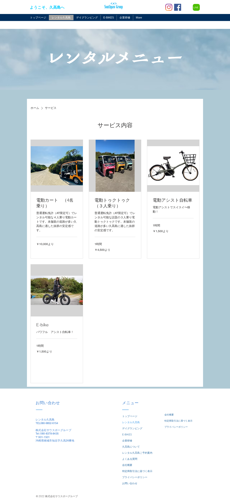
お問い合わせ (129, 483)
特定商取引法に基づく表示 (137, 471)
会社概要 (127, 465)
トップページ (129, 416)
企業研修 (127, 440)
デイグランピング (132, 428)
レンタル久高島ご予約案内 (137, 452)
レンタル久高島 (131, 422)
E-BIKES (127, 434)
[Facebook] (177, 7)
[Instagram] (168, 7)
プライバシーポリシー (134, 477)
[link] (56, 203)
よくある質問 (129, 459)
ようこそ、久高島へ (47, 7)
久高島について (131, 446)
